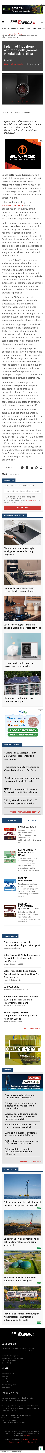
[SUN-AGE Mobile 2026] (23, 154)
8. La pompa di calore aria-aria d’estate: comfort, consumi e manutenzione (20, 1106)
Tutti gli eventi (32, 1028)
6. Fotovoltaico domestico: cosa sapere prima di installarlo (21, 1125)
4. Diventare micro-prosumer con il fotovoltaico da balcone (22, 1142)
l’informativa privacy (32, 500)
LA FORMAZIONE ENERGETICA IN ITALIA (27, 852)
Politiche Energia (10, 28)
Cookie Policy (14, 1442)
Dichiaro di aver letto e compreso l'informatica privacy (20, 497)
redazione (26, 1435)
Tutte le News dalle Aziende (25, 812)
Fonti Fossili (5, 1388)
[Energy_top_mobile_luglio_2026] (22, 9)
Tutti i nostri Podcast (30, 1161)
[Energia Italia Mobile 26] (23, 724)
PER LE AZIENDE (9, 1393)
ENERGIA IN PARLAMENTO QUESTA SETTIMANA (28, 906)
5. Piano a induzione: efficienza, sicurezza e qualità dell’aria (21, 1134)
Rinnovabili (25, 28)
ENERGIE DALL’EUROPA (25, 879)
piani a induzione (16, 474)
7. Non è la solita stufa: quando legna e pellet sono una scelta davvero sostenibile (21, 1116)
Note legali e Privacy (30, 1440)
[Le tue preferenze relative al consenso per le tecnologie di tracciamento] (41, 1448)
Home (4, 34)
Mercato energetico (8, 1385)
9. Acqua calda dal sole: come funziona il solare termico (20, 1096)
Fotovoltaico (5, 1379)
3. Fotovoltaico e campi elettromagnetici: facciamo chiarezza (19, 1152)
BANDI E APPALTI (27, 827)
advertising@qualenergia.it (18, 1400)
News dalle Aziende (16, 34)
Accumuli (4, 1382)
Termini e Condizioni (28, 1442)
